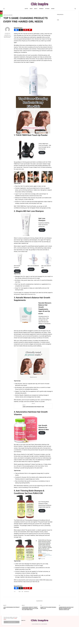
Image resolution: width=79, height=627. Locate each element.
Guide (19, 591)
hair (22, 591)
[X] (21, 30)
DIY (41, 605)
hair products (26, 591)
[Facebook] (16, 30)
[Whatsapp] (1, 15)
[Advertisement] (66, 40)
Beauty (4, 605)
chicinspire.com (7, 33)
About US (23, 620)
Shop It (42, 152)
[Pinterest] (25, 30)
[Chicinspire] (39, 4)
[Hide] (0, 17)
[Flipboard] (30, 30)
